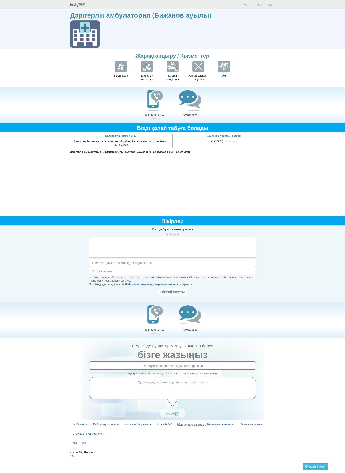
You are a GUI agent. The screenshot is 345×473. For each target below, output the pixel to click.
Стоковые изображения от (88, 433)
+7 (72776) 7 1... (155, 116)
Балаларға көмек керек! (220, 424)
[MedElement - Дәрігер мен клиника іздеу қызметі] (77, 4)
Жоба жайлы (80, 424)
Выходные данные (252, 424)
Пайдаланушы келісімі (106, 424)
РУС (259, 4)
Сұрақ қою (190, 114)
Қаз (75, 442)
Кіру (270, 4)
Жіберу (172, 413)
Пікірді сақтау (172, 291)
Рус (84, 442)
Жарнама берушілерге (138, 424)
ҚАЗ (245, 4)
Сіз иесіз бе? (164, 424)
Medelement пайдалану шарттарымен (148, 284)
